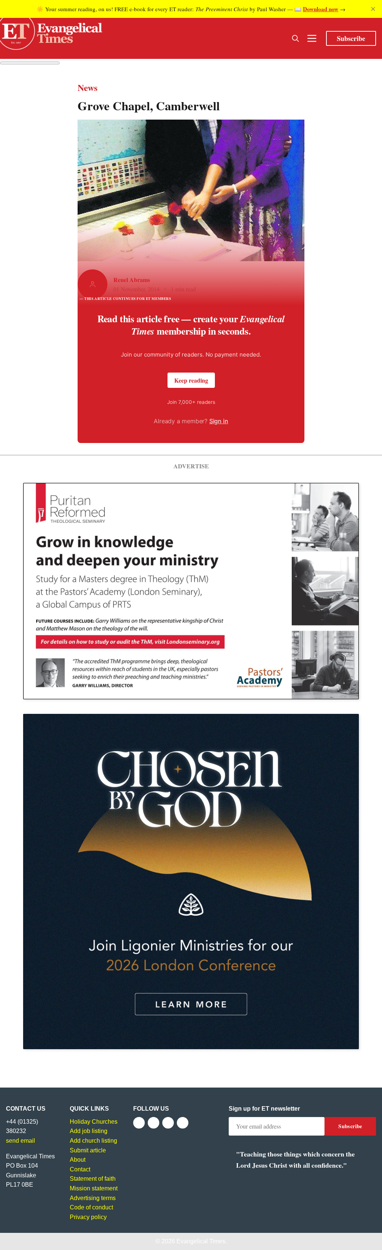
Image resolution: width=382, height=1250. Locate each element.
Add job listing (88, 1131)
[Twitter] (153, 1123)
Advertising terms (93, 1198)
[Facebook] (139, 1123)
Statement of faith (93, 1178)
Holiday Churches (94, 1121)
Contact (80, 1169)
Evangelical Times (200, 1241)
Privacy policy (88, 1217)
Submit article (88, 1150)
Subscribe (351, 38)
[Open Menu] (311, 38)
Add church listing (93, 1140)
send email (20, 1140)
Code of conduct (91, 1207)
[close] (373, 9)
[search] (295, 38)
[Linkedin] (182, 1123)
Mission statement (94, 1188)
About (77, 1159)
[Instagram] (168, 1123)
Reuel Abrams (131, 279)
